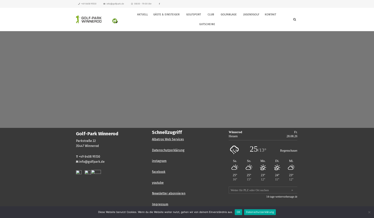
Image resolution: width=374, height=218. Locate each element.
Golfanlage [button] (229, 14)
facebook (158, 172)
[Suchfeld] (294, 19)
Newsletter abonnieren (168, 193)
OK (238, 212)
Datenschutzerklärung (168, 150)
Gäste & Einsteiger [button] (166, 14)
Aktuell (142, 14)
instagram (159, 161)
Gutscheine (207, 24)
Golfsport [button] (193, 14)
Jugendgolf (251, 14)
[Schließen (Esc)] (369, 4)
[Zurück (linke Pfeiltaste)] (7, 109)
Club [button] (211, 14)
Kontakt (270, 14)
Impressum (160, 204)
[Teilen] (361, 4)
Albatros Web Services (168, 139)
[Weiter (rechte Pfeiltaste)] (367, 109)
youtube (158, 183)
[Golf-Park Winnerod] (97, 19)
